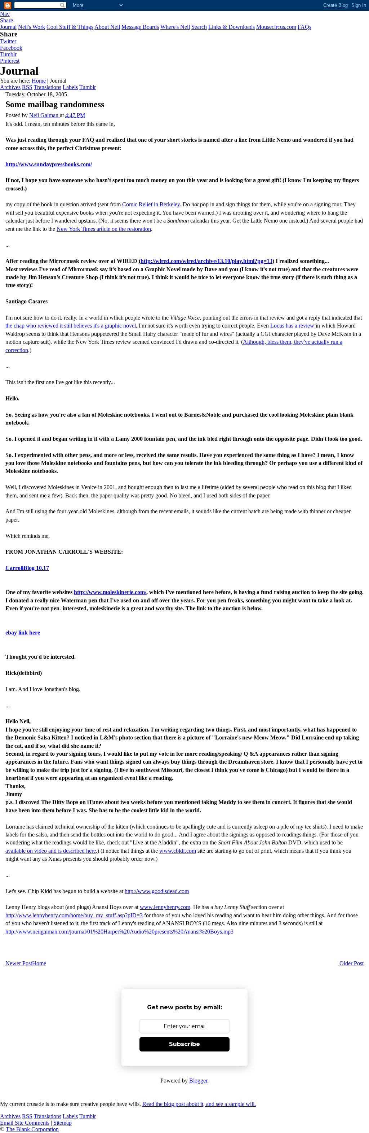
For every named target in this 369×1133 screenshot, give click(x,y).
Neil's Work (31, 27)
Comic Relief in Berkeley (151, 204)
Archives (10, 87)
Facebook (11, 48)
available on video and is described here (50, 851)
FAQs (304, 27)
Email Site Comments (24, 1123)
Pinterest (9, 61)
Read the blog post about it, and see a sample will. (199, 1104)
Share (6, 20)
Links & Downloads (231, 27)
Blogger (198, 1080)
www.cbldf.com (177, 851)
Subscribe (184, 1044)
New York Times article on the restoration (104, 229)
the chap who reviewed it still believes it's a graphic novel (70, 325)
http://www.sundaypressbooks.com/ (48, 164)
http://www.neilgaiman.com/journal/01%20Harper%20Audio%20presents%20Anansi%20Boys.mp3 (119, 931)
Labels (70, 87)
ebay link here (22, 632)
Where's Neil (175, 27)
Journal (8, 27)
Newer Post (18, 963)
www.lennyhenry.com (165, 907)
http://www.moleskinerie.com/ (110, 592)
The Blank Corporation (32, 1129)
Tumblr (8, 54)
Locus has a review (293, 325)
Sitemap (62, 1123)
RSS (27, 87)
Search (199, 27)
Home (39, 81)
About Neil (107, 27)
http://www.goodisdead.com (157, 891)
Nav (5, 14)
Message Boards (140, 27)
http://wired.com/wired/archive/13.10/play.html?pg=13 (206, 261)
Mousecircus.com (276, 27)
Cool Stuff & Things (69, 27)
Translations (47, 87)
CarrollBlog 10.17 (27, 568)
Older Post (351, 963)
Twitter (8, 41)
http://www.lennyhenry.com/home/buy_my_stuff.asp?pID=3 (74, 915)
